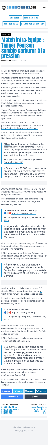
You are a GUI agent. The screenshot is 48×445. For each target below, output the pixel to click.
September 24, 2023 (13, 162)
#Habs (7, 144)
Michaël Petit (6, 61)
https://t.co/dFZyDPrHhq (23, 312)
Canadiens (15, 17)
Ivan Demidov (31, 17)
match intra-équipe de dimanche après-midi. (22, 126)
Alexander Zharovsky (32, 23)
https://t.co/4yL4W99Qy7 (23, 213)
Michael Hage (11, 23)
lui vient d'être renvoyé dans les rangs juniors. (22, 292)
